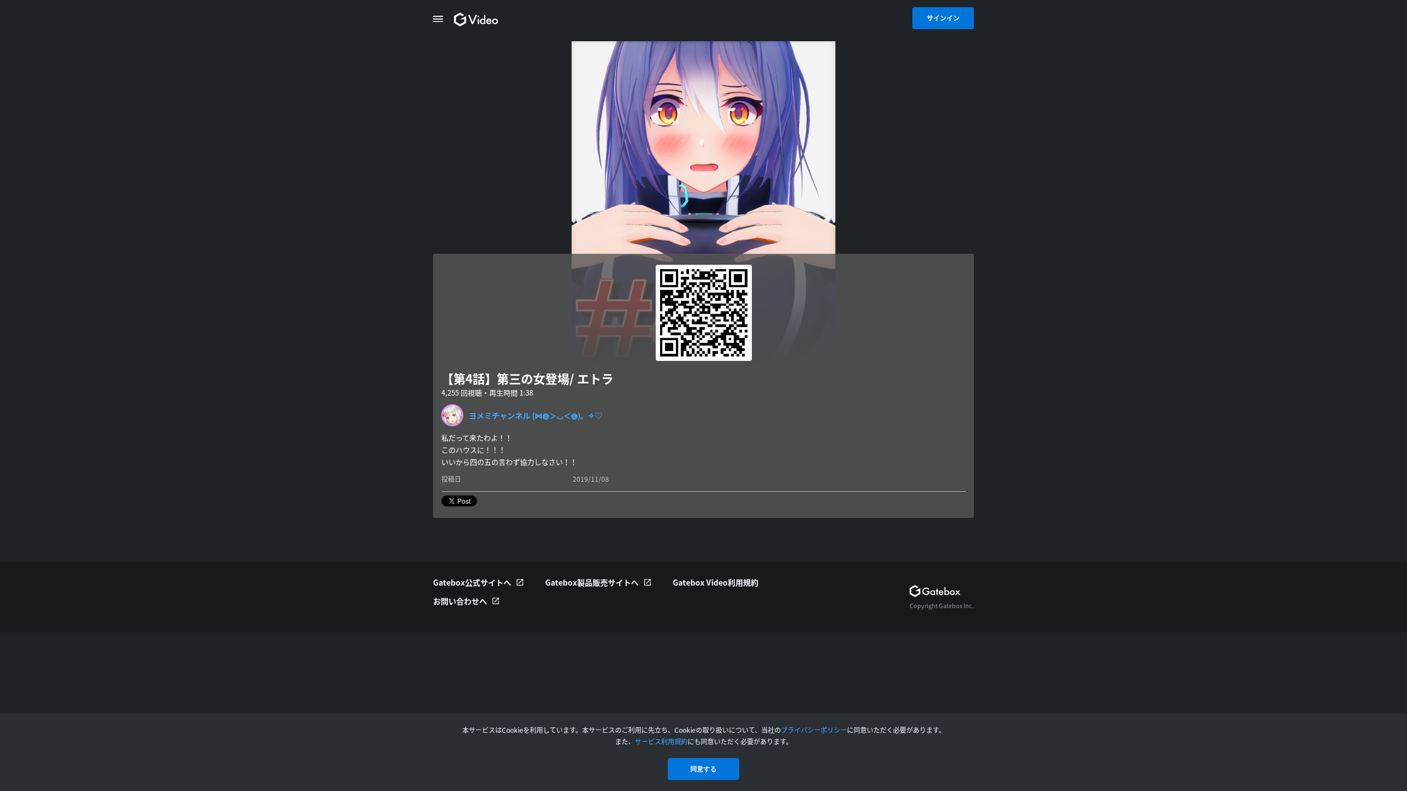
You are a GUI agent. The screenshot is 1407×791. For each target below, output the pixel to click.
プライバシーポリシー (814, 729)
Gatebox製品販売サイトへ (592, 582)
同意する (703, 769)
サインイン (943, 18)
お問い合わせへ (460, 601)
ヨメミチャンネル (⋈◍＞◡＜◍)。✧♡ (535, 415)
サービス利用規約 (661, 741)
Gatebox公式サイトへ (472, 582)
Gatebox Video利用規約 (715, 582)
